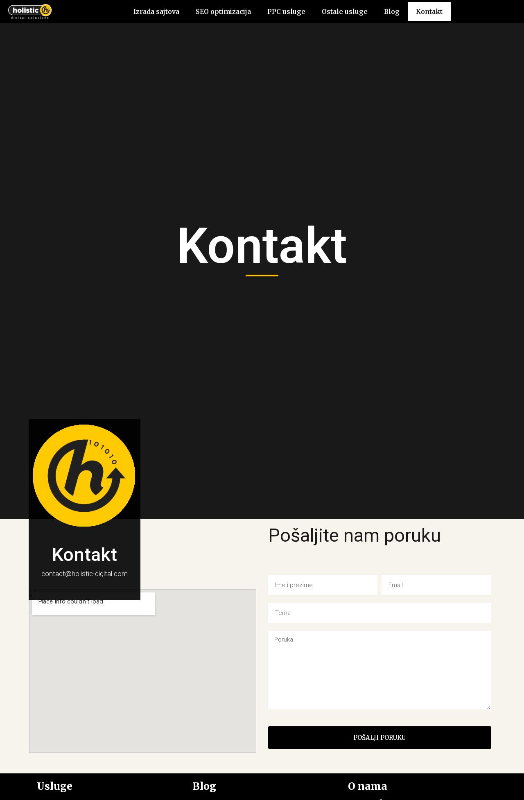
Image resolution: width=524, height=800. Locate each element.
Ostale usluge (345, 11)
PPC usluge (286, 11)
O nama (367, 786)
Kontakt (429, 11)
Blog (392, 11)
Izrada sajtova (156, 11)
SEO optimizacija (223, 11)
